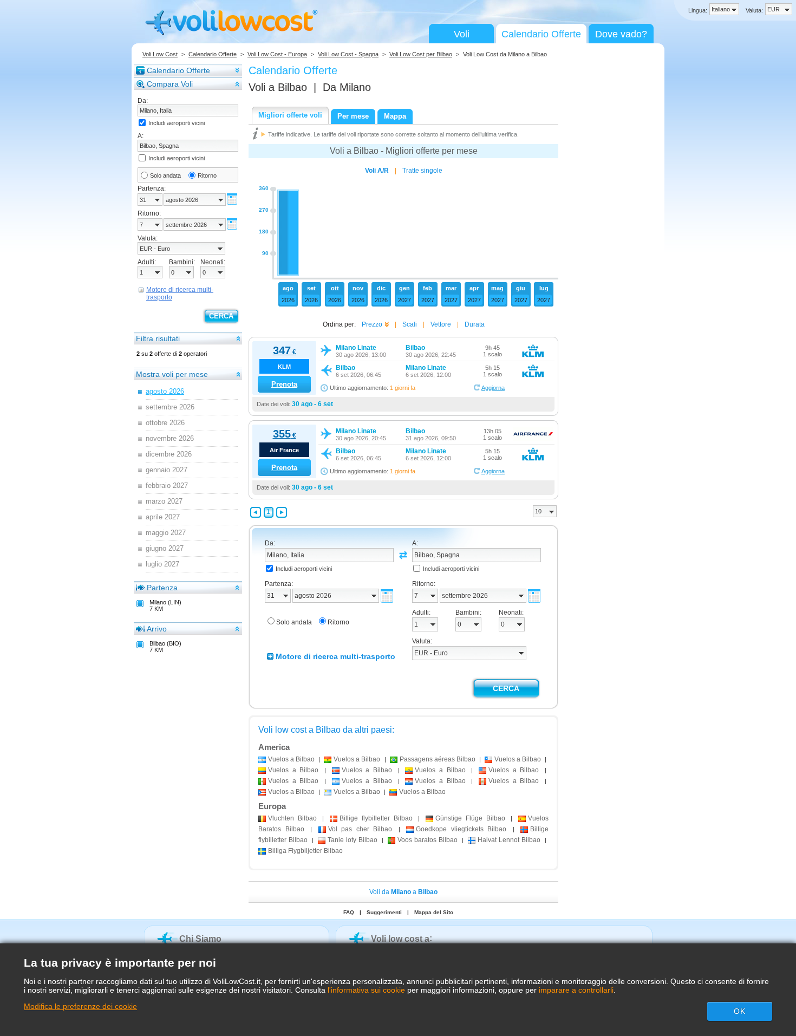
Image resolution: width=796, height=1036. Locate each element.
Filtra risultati (158, 338)
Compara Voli (170, 84)
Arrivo (157, 628)
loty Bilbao (352, 840)
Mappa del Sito (433, 912)
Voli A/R (377, 170)
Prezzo (372, 324)
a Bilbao (291, 759)
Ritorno (207, 175)
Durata (475, 324)
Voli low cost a (400, 938)
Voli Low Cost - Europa (277, 54)
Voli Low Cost (160, 54)
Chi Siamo (200, 938)
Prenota (284, 384)
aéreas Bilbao (437, 759)
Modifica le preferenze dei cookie (80, 1006)
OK (740, 1011)
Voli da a (403, 892)
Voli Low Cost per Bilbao (420, 54)
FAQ (348, 912)
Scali (409, 324)
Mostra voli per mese (172, 374)
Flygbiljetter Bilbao (305, 851)
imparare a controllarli (576, 990)
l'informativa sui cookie (366, 990)
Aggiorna (493, 388)
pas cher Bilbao (360, 829)
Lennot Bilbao (509, 840)
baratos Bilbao (427, 840)
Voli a (278, 87)
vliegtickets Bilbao (461, 829)
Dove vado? (621, 34)
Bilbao (292, 818)
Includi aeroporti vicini (176, 123)
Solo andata (165, 175)
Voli (461, 34)
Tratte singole (422, 170)
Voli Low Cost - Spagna (348, 54)
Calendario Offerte (541, 34)
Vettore (440, 324)
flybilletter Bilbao (376, 818)
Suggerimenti (384, 912)
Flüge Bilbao (470, 818)
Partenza (162, 587)
